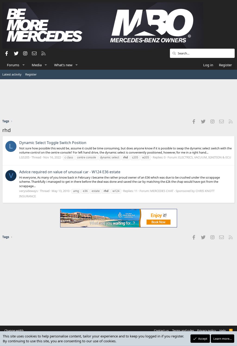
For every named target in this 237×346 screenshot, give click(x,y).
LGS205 (24, 157)
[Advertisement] (118, 99)
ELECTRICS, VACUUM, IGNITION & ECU (204, 157)
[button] (23, 65)
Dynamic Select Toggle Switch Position (52, 142)
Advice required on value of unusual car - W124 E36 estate (69, 171)
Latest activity (12, 74)
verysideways (28, 191)
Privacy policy (206, 330)
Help (222, 330)
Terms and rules (183, 330)
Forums (13, 65)
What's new (63, 65)
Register (31, 74)
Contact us (161, 330)
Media (37, 65)
